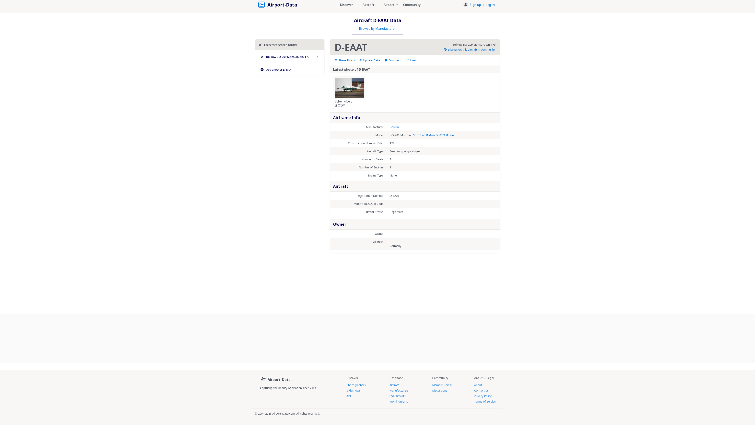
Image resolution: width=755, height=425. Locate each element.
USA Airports (397, 396)
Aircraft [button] (368, 5)
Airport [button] (389, 5)
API (348, 396)
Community (412, 5)
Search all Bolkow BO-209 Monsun (434, 135)
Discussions (439, 390)
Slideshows (353, 390)
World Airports (398, 401)
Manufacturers (398, 390)
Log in (490, 5)
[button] (479, 5)
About (478, 385)
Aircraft (394, 385)
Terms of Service (485, 401)
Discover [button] (346, 5)
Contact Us (481, 390)
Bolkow (394, 127)
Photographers (356, 385)
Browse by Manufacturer (377, 28)
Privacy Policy (483, 396)
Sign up (475, 5)
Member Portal (442, 385)
